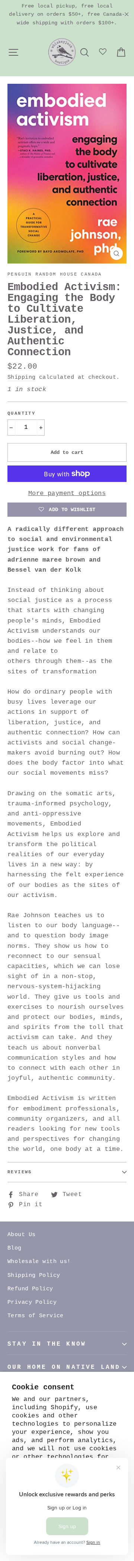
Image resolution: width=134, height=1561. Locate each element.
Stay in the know (46, 1344)
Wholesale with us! (39, 1262)
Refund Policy (30, 1289)
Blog (14, 1248)
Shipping (21, 377)
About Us (21, 1235)
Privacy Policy (32, 1302)
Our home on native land (64, 1367)
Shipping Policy (33, 1275)
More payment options (67, 493)
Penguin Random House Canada (54, 274)
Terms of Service (35, 1316)
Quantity (21, 413)
